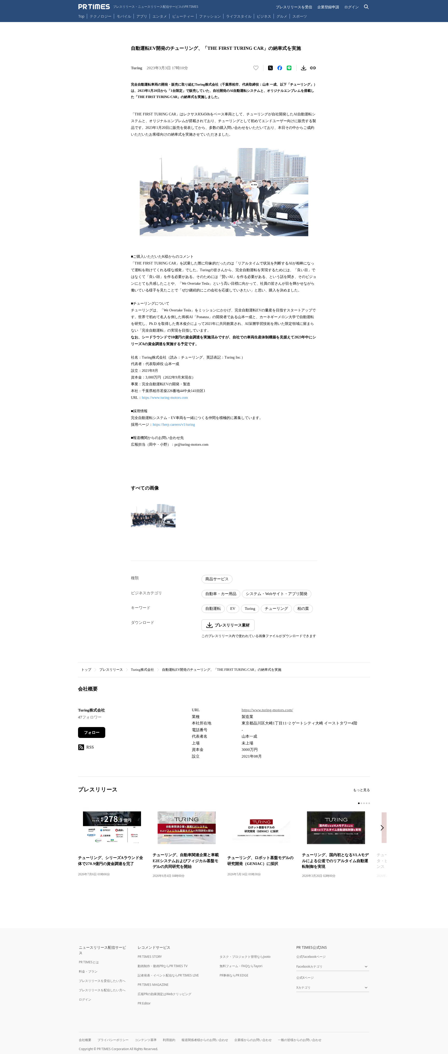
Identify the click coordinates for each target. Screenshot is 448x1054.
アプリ (141, 16)
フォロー (92, 732)
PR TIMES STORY (150, 956)
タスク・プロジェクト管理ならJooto (245, 956)
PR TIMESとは (89, 962)
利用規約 (169, 1040)
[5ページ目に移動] (369, 803)
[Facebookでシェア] (280, 68)
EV (232, 608)
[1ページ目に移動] (359, 803)
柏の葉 (303, 608)
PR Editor (144, 1003)
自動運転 (213, 608)
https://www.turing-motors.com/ (267, 710)
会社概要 (85, 1040)
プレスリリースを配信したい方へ (102, 990)
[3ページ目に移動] (364, 803)
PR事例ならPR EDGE (234, 975)
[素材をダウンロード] (303, 68)
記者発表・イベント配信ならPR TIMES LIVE (168, 975)
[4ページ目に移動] (366, 803)
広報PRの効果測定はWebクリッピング (164, 994)
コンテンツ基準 (146, 1040)
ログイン (351, 6)
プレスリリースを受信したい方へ (102, 981)
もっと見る (361, 790)
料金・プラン (88, 971)
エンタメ (159, 16)
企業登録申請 (328, 6)
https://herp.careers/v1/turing (174, 425)
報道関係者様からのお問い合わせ (204, 1040)
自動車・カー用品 (220, 594)
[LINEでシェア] (289, 68)
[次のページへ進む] (384, 828)
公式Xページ (305, 977)
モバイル (124, 16)
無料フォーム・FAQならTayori (241, 966)
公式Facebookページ (311, 956)
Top (81, 16)
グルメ (281, 16)
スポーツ (299, 16)
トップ (86, 670)
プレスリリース (111, 670)
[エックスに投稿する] (270, 68)
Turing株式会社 (142, 670)
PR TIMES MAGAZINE (153, 984)
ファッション (210, 16)
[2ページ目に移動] (361, 803)
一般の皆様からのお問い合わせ (299, 1040)
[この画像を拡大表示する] (153, 515)
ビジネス (264, 16)
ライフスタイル (238, 16)
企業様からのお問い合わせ (253, 1040)
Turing (250, 608)
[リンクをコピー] (313, 68)
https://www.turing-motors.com (165, 398)
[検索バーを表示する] (366, 6)
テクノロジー (100, 16)
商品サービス (217, 579)
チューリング (276, 608)
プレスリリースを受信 (294, 6)
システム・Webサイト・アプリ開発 (276, 594)
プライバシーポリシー (113, 1040)
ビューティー (183, 16)
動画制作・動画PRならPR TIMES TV (162, 966)
